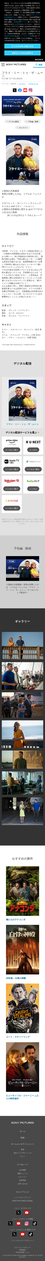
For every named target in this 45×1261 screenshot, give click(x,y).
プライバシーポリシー (22, 1247)
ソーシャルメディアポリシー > (22, 1240)
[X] (10, 1223)
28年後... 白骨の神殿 (16, 978)
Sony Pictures (9, 36)
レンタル (33, 450)
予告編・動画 (33, 121)
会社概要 (22, 1170)
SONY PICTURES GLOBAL (22, 1201)
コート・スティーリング (18, 1036)
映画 (22, 1137)
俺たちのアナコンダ (15, 919)
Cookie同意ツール (20, 22)
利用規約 (22, 1250)
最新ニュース (23, 1173)
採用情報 (22, 1180)
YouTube (27, 1214)
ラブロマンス (33, 83)
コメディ (22, 83)
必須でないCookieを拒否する (22, 53)
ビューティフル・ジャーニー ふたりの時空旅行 (22, 1097)
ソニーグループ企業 (26, 36)
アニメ (22, 1156)
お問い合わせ (23, 1183)
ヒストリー (22, 1177)
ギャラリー (23, 127)
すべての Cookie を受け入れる (22, 46)
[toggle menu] (3, 65)
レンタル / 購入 (12, 450)
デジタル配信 (14, 121)
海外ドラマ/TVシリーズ (22, 1153)
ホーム (22, 1131)
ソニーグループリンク (22, 1197)
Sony (37, 60)
